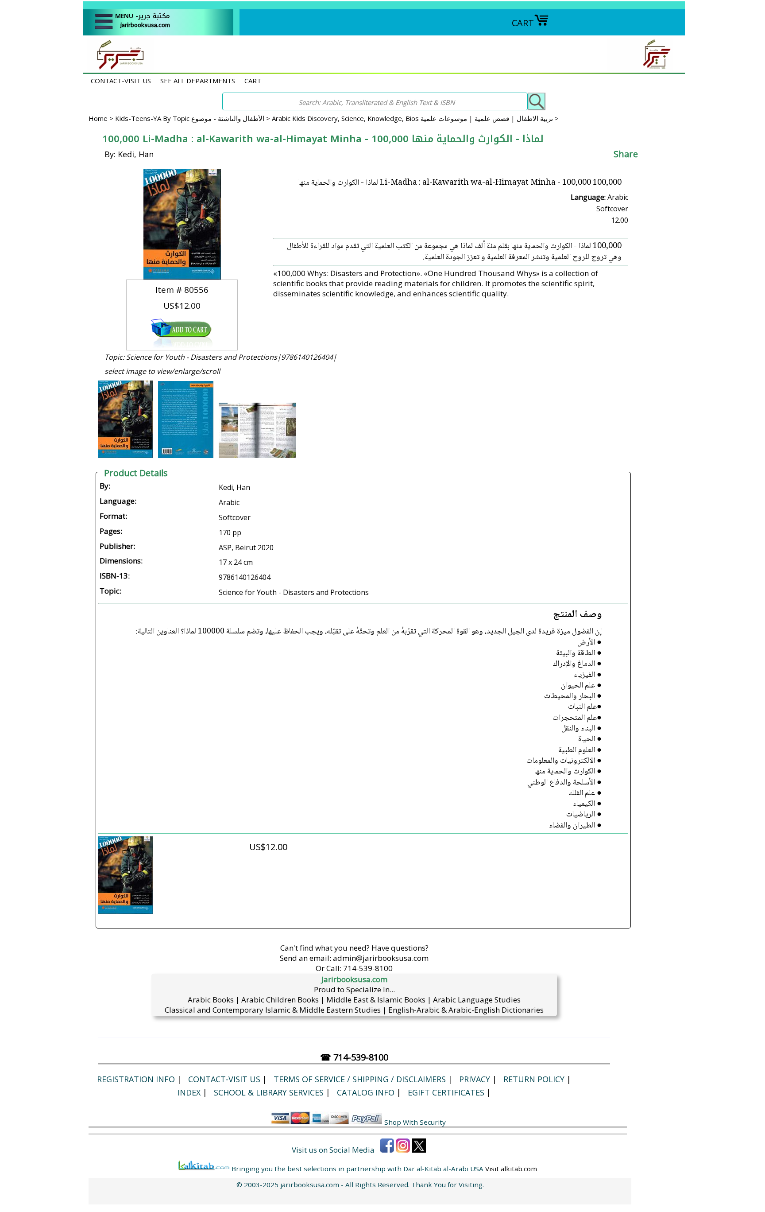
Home (98, 118)
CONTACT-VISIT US (121, 80)
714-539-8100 (368, 968)
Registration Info (136, 1079)
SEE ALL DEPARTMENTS (197, 80)
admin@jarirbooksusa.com (381, 958)
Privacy (474, 1079)
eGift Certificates (446, 1092)
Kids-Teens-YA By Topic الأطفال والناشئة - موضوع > (193, 118)
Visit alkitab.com (511, 1168)
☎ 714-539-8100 (354, 1057)
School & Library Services (269, 1092)
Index (189, 1092)
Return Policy (533, 1079)
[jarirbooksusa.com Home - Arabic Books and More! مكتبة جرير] (118, 68)
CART (523, 23)
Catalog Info (365, 1092)
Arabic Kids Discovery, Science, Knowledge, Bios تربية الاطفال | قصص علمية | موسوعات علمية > (415, 118)
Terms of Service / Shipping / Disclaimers (360, 1079)
